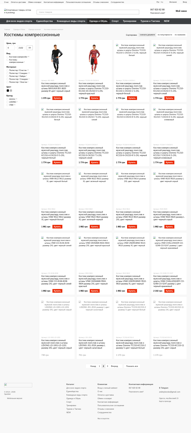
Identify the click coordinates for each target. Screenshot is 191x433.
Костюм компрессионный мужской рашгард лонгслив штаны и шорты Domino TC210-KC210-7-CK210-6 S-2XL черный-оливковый (168, 152)
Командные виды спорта (71, 21)
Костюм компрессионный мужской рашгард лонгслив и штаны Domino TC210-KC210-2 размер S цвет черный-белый (131, 344)
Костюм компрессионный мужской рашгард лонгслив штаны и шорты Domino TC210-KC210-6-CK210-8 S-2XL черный (131, 151)
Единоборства (44, 21)
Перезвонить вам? (157, 13)
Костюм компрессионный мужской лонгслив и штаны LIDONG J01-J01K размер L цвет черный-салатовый (92, 344)
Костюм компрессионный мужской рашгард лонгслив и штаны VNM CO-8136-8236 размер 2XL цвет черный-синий (56, 280)
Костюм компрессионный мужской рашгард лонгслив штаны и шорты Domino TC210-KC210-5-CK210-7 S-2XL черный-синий (94, 152)
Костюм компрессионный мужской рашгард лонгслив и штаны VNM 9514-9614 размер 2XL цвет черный (130, 216)
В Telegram (163, 388)
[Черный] (7, 90)
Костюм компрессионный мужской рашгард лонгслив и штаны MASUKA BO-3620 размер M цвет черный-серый (55, 87)
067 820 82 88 (157, 9)
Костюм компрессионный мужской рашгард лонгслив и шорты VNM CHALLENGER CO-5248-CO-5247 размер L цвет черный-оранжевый (168, 281)
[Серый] (11, 90)
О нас (6, 2)
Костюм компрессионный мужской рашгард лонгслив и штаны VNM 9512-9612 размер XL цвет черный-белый (56, 216)
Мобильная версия (14, 398)
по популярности (165, 35)
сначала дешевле (147, 35)
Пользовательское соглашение (78, 2)
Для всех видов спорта (19, 21)
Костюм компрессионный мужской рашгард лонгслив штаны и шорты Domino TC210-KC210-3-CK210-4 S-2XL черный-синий (168, 88)
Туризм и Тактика (150, 21)
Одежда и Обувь (98, 21)
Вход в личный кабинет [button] (107, 388)
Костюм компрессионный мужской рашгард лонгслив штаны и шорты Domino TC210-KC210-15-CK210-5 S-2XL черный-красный (94, 88)
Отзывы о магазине (101, 2)
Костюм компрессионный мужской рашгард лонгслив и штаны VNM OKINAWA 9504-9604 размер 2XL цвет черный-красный (93, 281)
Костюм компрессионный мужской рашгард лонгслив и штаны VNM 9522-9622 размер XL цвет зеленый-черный (93, 216)
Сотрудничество (117, 2)
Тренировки (129, 21)
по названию (180, 35)
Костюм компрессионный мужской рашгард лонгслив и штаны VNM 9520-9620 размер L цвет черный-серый (168, 216)
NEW (166, 21)
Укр (162, 2)
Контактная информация (54, 2)
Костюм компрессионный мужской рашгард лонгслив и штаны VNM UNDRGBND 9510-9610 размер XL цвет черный (131, 280)
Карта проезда (165, 401)
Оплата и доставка (18, 2)
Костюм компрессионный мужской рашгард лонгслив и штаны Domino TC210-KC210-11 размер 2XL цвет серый (168, 344)
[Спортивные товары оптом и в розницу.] (18, 385)
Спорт (115, 21)
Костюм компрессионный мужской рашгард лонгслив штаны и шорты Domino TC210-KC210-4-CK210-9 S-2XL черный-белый (56, 152)
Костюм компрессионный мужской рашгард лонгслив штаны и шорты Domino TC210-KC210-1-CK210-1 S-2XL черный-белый (131, 88)
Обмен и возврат (35, 2)
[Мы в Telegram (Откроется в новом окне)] (138, 2)
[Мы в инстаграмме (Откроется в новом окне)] (135, 2)
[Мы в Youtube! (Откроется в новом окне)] (131, 2)
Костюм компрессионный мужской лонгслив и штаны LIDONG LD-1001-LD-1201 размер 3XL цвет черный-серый (56, 344)
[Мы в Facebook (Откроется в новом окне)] (128, 2)
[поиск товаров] (137, 12)
